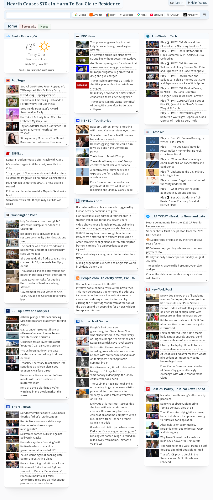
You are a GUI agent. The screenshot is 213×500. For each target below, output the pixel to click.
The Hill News (21, 406)
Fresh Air (157, 132)
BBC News (88, 36)
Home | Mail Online (94, 321)
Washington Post (24, 215)
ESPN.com (18, 153)
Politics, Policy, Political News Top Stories (182, 389)
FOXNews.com (91, 201)
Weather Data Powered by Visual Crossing (36, 70)
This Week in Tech (164, 36)
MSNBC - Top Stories (96, 120)
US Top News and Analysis (30, 311)
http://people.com (88, 288)
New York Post (161, 289)
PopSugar (18, 80)
